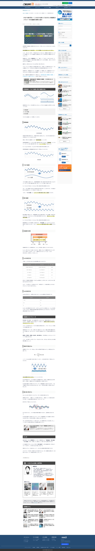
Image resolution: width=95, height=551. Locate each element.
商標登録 (38, 547)
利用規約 (34, 547)
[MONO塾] (28, 4)
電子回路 (60, 62)
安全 (68, 53)
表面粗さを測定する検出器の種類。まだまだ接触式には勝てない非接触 (27, 494)
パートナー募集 (58, 547)
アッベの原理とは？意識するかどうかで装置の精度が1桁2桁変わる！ (33, 525)
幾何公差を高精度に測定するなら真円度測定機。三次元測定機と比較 (33, 511)
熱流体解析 (60, 60)
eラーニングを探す (36, 539)
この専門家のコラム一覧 (50, 481)
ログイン (70, 3)
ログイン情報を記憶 (62, 32)
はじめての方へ (26, 540)
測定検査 (27, 13)
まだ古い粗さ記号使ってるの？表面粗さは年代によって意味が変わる (42, 494)
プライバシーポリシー (28, 547)
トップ (55, 5)
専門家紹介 (53, 539)
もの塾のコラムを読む (46, 539)
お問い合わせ (69, 5)
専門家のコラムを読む (46, 540)
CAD (59, 53)
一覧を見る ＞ (65, 108)
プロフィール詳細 (49, 479)
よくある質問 (26, 541)
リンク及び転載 (52, 547)
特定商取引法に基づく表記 (44, 547)
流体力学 (63, 58)
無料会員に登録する (65, 544)
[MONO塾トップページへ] (64, 538)
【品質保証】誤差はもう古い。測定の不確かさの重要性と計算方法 (49, 525)
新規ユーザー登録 (61, 35)
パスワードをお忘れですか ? (63, 37)
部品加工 (67, 60)
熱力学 (70, 58)
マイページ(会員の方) (61, 5)
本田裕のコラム (26, 457)
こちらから (35, 502)
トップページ (26, 539)
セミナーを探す (35, 540)
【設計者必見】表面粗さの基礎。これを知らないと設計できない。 (50, 494)
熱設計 (63, 60)
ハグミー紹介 (54, 540)
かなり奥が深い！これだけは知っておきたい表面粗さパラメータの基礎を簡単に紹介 (35, 494)
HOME (24, 13)
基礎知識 (65, 53)
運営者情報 (63, 547)
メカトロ (62, 53)
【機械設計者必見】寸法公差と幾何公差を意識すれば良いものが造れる (33, 520)
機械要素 (60, 58)
